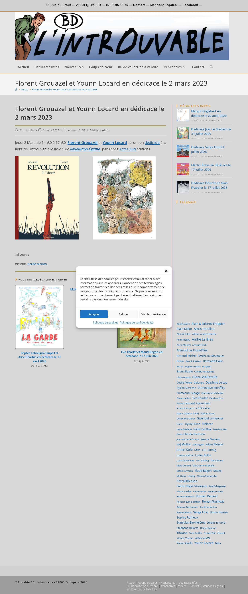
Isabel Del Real (202, 429)
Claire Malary (184, 377)
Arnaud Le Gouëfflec (192, 350)
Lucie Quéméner (185, 460)
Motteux (181, 476)
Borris (180, 366)
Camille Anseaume (204, 371)
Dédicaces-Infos (100, 130)
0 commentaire (214, 120)
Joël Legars (198, 444)
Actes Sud (128, 149)
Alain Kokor (184, 329)
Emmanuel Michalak (212, 393)
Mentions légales (163, 5)
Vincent (221, 533)
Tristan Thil (209, 533)
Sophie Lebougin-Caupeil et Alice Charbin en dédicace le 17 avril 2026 (39, 357)
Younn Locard (203, 543)
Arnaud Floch (199, 345)
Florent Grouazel (37, 264)
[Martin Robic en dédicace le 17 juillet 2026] (183, 169)
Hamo (180, 424)
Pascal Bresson (187, 481)
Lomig (212, 450)
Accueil (131, 582)
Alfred (195, 334)
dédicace (152, 142)
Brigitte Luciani (193, 366)
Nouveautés (167, 582)
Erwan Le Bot (184, 398)
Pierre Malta (199, 491)
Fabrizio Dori (216, 398)
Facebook (190, 5)
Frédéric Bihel (203, 408)
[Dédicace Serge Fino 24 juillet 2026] (183, 151)
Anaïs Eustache (208, 334)
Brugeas (206, 366)
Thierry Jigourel (208, 528)
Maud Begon (203, 470)
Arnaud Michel (186, 356)
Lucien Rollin (203, 455)
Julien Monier (214, 444)
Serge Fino (200, 512)
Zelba (218, 543)
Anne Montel (184, 345)
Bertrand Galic (213, 361)
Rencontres (168, 586)
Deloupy (199, 382)
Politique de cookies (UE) (141, 589)
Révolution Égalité (84, 149)
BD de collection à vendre (142, 586)
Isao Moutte (219, 429)
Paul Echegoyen (217, 486)
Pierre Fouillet (184, 491)
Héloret (207, 424)
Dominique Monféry (211, 388)
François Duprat (185, 408)
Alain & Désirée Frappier (208, 324)
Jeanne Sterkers (210, 439)
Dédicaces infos (188, 582)
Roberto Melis (215, 491)
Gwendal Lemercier (210, 418)
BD (83, 130)
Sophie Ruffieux (187, 517)
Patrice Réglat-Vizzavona (192, 486)
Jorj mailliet (184, 444)
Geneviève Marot (186, 418)
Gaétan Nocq (207, 413)
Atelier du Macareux (211, 356)
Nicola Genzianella (207, 476)
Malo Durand (184, 465)
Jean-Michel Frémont (188, 439)
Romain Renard (206, 496)
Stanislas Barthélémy (191, 523)
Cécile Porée (184, 382)
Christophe (27, 130)
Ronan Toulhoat (213, 501)
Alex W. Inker (184, 334)
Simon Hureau (219, 512)
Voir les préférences (153, 314)
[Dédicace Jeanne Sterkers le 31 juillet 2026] (183, 133)
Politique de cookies (105, 322)
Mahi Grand (216, 460)
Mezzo (217, 470)
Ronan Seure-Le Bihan (188, 501)
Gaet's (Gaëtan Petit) (188, 413)
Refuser (123, 314)
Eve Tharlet (200, 398)
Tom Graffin (195, 533)
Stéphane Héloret (187, 528)
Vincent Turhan (185, 538)
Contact (138, 5)
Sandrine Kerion (208, 507)
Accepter (93, 314)
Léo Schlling (202, 460)
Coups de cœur (147, 582)
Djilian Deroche (186, 388)
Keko (197, 450)
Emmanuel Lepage (188, 393)
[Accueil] (16, 89)
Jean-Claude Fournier (191, 434)
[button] (166, 271)
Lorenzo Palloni (185, 455)
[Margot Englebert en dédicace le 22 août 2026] (183, 115)
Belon (180, 361)
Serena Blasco (184, 512)
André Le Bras (202, 339)
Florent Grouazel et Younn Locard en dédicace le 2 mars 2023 (64, 89)
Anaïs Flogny (183, 339)
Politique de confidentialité (136, 322)
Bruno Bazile (185, 371)
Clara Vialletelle (204, 377)
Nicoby (191, 476)
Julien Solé (185, 449)
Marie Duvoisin (185, 470)
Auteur (72, 130)
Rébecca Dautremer (187, 507)
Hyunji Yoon (192, 424)
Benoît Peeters (193, 361)
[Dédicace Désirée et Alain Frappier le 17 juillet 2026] (183, 187)
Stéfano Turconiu (216, 522)
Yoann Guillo (185, 543)
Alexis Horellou (204, 329)
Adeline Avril (183, 323)
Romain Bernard (185, 496)
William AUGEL (202, 538)
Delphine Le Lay (216, 382)
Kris (204, 450)
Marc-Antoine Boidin (203, 465)
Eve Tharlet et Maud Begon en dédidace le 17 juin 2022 (141, 354)
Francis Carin (203, 403)
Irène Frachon (184, 429)
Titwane (182, 533)
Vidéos (182, 586)
